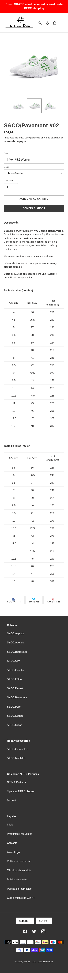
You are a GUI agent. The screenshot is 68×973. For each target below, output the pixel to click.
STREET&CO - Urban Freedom (38, 961)
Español (24, 920)
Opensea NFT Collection (21, 791)
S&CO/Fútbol (14, 679)
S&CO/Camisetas (17, 749)
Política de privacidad (19, 861)
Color (6, 167)
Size (6, 153)
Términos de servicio (19, 870)
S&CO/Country (15, 670)
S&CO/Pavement (17, 697)
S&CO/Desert (15, 688)
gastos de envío (38, 137)
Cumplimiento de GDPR (21, 897)
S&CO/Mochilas (16, 758)
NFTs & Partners (16, 782)
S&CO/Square (15, 715)
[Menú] (62, 23)
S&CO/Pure (14, 706)
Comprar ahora (34, 208)
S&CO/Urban (14, 724)
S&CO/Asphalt (15, 633)
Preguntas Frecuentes (19, 833)
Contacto (12, 842)
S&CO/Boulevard (17, 651)
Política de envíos (17, 879)
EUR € (43, 920)
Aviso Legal (13, 852)
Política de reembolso (19, 888)
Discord (11, 800)
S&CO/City (13, 660)
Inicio (10, 824)
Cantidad (8, 180)
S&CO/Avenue (15, 642)
